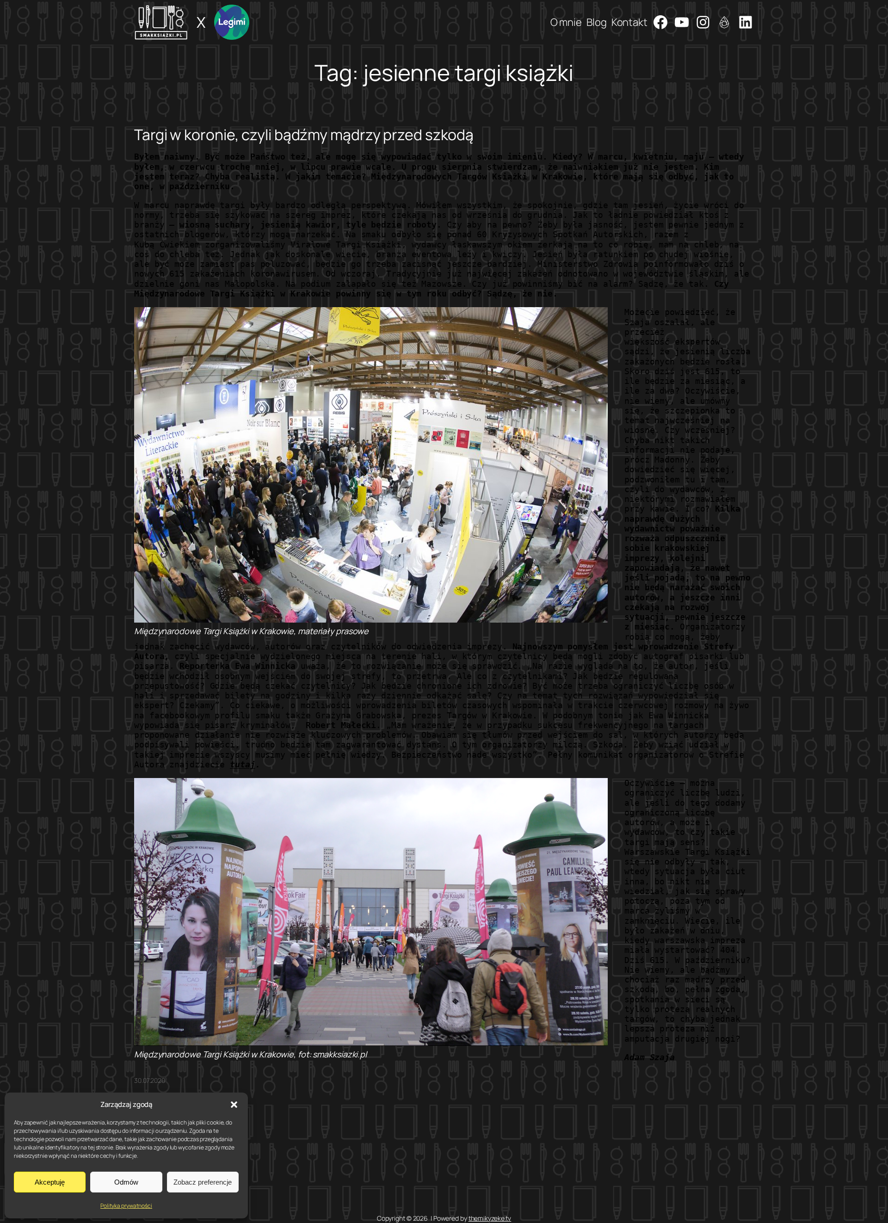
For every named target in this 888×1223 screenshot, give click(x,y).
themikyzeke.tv (490, 1218)
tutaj (242, 764)
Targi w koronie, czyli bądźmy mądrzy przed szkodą (304, 134)
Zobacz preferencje (202, 1182)
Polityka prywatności (126, 1206)
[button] (234, 1104)
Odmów (126, 1182)
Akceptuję (50, 1182)
